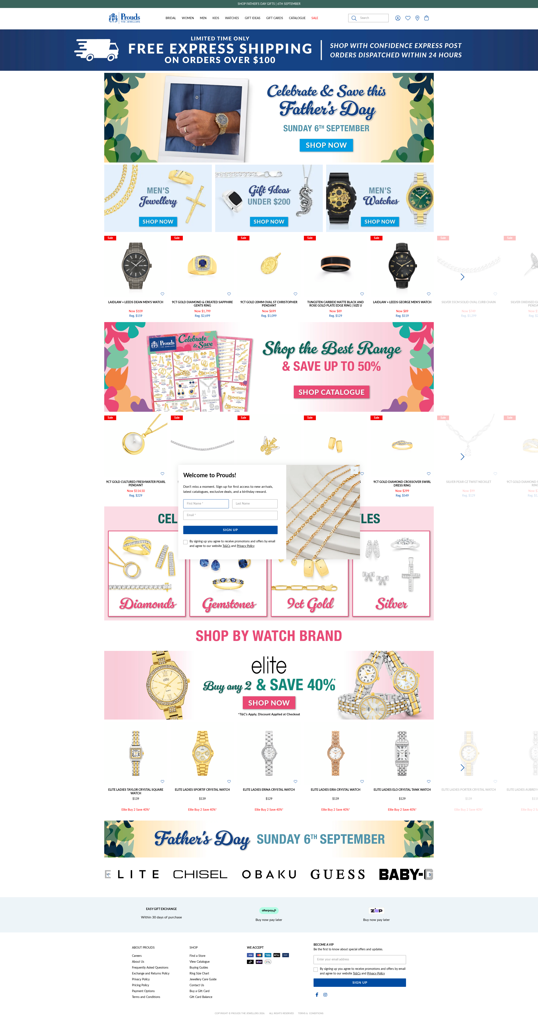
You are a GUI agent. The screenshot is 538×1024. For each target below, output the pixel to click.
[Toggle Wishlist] (162, 294)
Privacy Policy (245, 546)
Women (188, 18)
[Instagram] (324, 995)
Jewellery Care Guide (203, 979)
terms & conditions (310, 1013)
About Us (138, 961)
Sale (314, 18)
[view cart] (426, 18)
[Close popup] (354, 470)
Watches (232, 18)
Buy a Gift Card (200, 991)
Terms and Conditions (146, 997)
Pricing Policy (140, 985)
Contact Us (197, 985)
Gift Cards (274, 18)
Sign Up (230, 530)
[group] (269, 4)
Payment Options (143, 991)
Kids (215, 18)
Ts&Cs (226, 546)
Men (203, 18)
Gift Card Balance (201, 997)
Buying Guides (199, 967)
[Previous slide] (75, 277)
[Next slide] (462, 277)
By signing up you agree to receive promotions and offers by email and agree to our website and (232, 544)
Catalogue (297, 18)
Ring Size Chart (199, 973)
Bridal (171, 18)
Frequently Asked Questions (150, 967)
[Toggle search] (355, 18)
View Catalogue (200, 961)
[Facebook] (317, 995)
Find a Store (197, 956)
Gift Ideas (252, 18)
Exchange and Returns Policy (150, 973)
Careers (137, 956)
